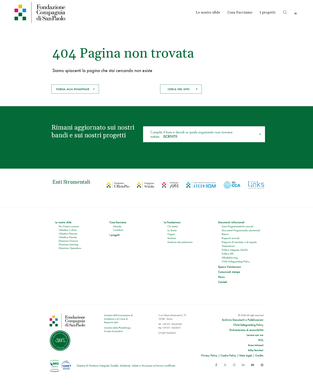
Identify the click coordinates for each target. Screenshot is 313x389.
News (221, 277)
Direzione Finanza (68, 241)
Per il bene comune (69, 226)
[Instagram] (234, 365)
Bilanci (225, 234)
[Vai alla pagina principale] (48, 12)
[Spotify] (262, 365)
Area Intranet (255, 345)
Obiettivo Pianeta (68, 237)
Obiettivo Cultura (68, 230)
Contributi (118, 230)
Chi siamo (172, 226)
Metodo (117, 226)
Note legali (245, 355)
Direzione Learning (68, 244)
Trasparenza (228, 246)
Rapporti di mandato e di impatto (239, 242)
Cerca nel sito (179, 89)
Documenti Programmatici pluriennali (241, 230)
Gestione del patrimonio (180, 242)
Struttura (171, 238)
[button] (267, 12)
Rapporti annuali (230, 238)
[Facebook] (216, 365)
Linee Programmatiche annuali (237, 226)
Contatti (222, 282)
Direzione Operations (70, 248)
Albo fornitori (255, 350)
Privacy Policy (209, 355)
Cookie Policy (228, 355)
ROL (260, 340)
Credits (259, 355)
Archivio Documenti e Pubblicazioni (242, 320)
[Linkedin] (243, 365)
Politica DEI (228, 253)
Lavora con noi (255, 335)
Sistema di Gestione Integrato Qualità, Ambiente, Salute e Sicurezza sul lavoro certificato (126, 365)
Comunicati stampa (229, 272)
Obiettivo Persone (68, 233)
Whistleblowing (230, 257)
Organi (171, 234)
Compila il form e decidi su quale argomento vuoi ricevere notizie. (191, 134)
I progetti (114, 235)
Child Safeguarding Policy (236, 261)
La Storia (172, 230)
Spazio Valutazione (229, 267)
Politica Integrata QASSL (235, 250)
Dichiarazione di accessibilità (246, 330)
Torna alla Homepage (73, 89)
